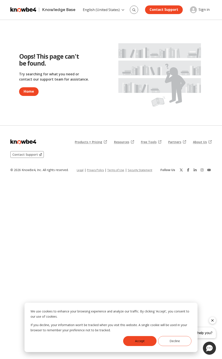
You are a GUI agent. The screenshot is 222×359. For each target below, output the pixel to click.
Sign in (204, 9)
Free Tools (151, 142)
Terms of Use (115, 170)
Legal (80, 170)
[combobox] (134, 10)
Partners (177, 142)
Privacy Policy (95, 170)
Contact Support (164, 9)
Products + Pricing (91, 142)
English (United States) (101, 9)
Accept (140, 341)
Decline (175, 341)
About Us (202, 142)
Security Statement (140, 170)
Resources (124, 142)
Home (29, 91)
